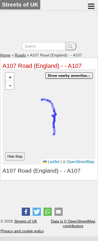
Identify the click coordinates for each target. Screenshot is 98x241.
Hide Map (14, 156)
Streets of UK (25, 221)
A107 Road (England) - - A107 (42, 65)
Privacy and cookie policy (22, 231)
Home (5, 55)
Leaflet (53, 161)
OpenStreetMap (80, 161)
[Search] (71, 46)
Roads (20, 55)
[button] (10, 77)
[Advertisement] (49, 27)
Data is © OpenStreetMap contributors (73, 223)
